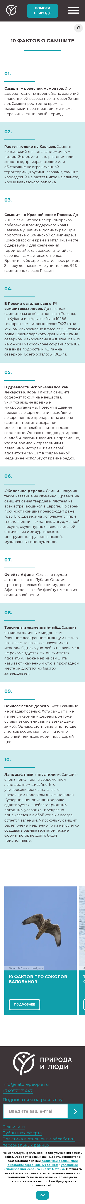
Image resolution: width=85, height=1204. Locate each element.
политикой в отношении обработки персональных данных (42, 1163)
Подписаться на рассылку (33, 1099)
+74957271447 (18, 1090)
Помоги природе (42, 10)
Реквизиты (14, 1126)
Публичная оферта (22, 1132)
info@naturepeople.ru (26, 1084)
